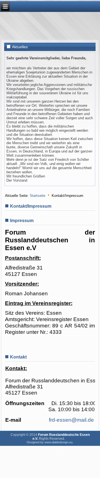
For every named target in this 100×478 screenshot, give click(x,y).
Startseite (37, 196)
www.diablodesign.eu (58, 442)
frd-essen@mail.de (71, 420)
